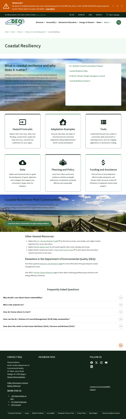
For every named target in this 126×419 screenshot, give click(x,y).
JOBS (90, 15)
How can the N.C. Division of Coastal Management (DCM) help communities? (36, 319)
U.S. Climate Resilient (47, 241)
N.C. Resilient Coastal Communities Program (86, 66)
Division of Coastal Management (35, 32)
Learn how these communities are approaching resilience (28, 223)
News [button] (99, 22)
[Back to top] (121, 346)
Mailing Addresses (14, 386)
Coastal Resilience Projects (79, 81)
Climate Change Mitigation (43, 272)
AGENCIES (81, 15)
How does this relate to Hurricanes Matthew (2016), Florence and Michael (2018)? (39, 326)
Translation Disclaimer (15, 413)
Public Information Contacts (17, 383)
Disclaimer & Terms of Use (66, 413)
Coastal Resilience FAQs (78, 71)
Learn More (50, 9)
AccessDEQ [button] (50, 22)
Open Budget (93, 413)
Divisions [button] (39, 22)
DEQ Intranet (16, 405)
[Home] (15, 20)
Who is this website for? (13, 304)
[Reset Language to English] (107, 14)
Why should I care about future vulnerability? (22, 297)
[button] (118, 22)
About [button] (106, 22)
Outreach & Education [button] (67, 22)
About (13, 32)
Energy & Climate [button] (86, 22)
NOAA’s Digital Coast (41, 247)
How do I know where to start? (17, 312)
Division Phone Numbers (16, 377)
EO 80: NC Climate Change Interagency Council (87, 76)
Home (7, 32)
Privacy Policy (81, 413)
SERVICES (99, 15)
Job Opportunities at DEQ (18, 397)
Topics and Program (63, 250)
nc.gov (27, 413)
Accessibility (51, 413)
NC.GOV (71, 15)
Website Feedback (38, 413)
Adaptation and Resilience (48, 264)
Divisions (20, 32)
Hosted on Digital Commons (111, 413)
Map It (23, 374)
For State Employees (19, 402)
